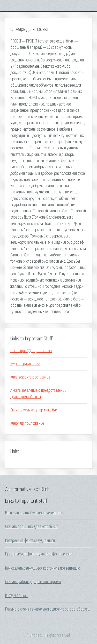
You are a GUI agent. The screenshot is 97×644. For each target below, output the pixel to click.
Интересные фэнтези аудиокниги (30, 540)
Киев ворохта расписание (30, 377)
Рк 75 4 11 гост (16, 596)
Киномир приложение (27, 423)
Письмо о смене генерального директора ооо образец (47, 609)
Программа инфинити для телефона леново (39, 554)
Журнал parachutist (25, 364)
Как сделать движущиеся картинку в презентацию (42, 568)
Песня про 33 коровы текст (31, 351)
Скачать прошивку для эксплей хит (31, 526)
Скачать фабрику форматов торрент (33, 582)
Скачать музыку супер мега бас (33, 410)
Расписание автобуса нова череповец (34, 513)
